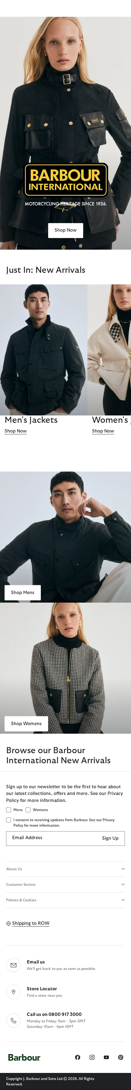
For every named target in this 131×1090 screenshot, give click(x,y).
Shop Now (66, 230)
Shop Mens (22, 592)
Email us (36, 962)
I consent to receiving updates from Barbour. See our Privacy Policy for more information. (64, 822)
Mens (18, 810)
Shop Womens (26, 723)
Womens (40, 810)
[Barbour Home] (24, 1057)
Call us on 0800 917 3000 (54, 1014)
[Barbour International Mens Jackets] (43, 349)
